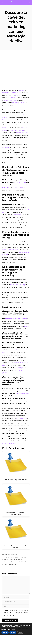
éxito (16, 95)
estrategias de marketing (17, 284)
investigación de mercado (10, 249)
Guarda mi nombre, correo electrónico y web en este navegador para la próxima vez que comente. (16, 612)
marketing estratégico (8, 443)
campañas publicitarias (18, 102)
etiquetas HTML (19, 187)
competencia (17, 215)
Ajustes (20, 632)
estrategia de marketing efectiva (16, 318)
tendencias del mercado (9, 120)
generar (27, 326)
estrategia (13, 97)
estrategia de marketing (10, 92)
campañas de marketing (21, 295)
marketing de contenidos (17, 130)
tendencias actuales (20, 182)
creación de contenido (10, 100)
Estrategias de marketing (11, 554)
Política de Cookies (15, 626)
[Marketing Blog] (16, 2)
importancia (5, 147)
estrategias (20, 367)
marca (12, 155)
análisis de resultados (22, 132)
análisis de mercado (22, 393)
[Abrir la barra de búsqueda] (2, 2)
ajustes (13, 629)
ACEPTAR (5, 632)
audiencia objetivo (21, 418)
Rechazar (13, 632)
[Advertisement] (16, 72)
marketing (21, 90)
